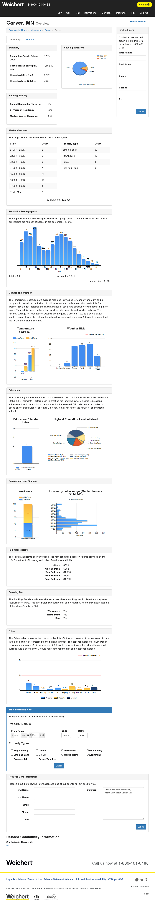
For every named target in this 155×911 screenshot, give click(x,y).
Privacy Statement (54, 879)
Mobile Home (71, 754)
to (28, 734)
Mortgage (107, 12)
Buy (60, 12)
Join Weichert (83, 879)
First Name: (125, 52)
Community (15, 39)
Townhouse (70, 750)
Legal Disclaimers (16, 879)
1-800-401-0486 (39, 5)
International (90, 12)
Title (133, 12)
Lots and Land (21, 754)
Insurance (121, 12)
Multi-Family (95, 750)
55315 (9, 845)
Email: (122, 76)
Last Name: (125, 64)
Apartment (95, 754)
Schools (30, 39)
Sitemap (69, 879)
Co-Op (42, 754)
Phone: (123, 87)
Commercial (20, 759)
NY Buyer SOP (115, 879)
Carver (48, 30)
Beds (64, 730)
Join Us (144, 12)
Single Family (21, 750)
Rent (77, 12)
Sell (68, 12)
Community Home (18, 30)
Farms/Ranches (47, 759)
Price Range (18, 731)
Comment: (92, 789)
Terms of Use (35, 879)
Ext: (121, 99)
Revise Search (138, 21)
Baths (81, 730)
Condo (42, 750)
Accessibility (99, 879)
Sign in (143, 4)
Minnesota (35, 30)
